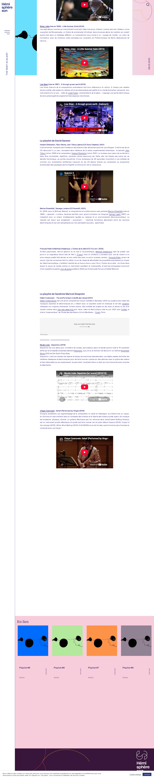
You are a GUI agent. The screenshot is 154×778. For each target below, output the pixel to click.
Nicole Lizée (45, 345)
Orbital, (124, 309)
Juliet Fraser (73, 93)
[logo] (7, 7)
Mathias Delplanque (104, 252)
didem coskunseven (45, 339)
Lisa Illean (44, 84)
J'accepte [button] (147, 774)
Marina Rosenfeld (115, 211)
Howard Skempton (79, 153)
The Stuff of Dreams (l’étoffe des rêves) (59, 339)
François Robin (115, 257)
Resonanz (78, 351)
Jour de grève (66, 269)
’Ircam (97, 312)
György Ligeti (115, 214)
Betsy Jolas (44, 26)
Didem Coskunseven (48, 301)
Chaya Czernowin (47, 411)
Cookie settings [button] (135, 774)
